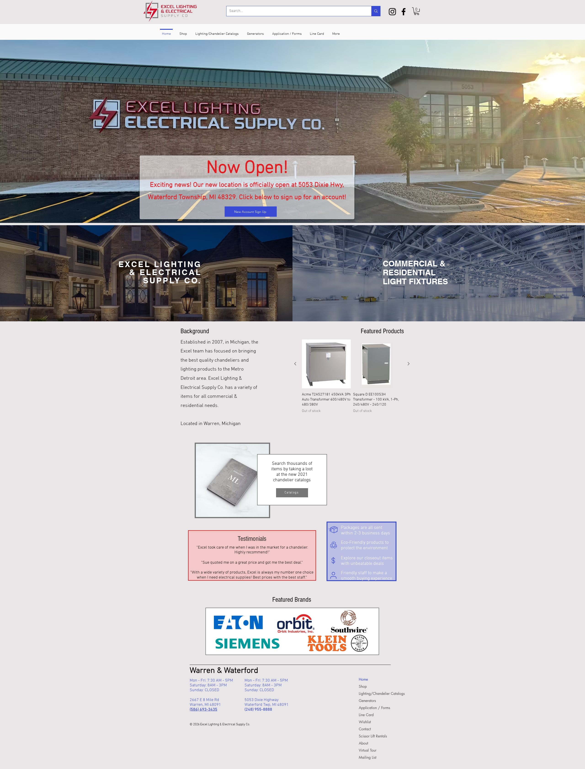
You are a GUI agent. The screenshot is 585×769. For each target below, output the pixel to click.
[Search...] (375, 11)
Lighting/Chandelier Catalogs (372, 693)
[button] (416, 11)
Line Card (366, 714)
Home (363, 679)
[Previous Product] (295, 363)
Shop (363, 686)
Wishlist (365, 722)
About (363, 743)
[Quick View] (326, 363)
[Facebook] (403, 11)
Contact (365, 729)
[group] (351, 377)
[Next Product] (408, 363)
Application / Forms (372, 707)
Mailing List (367, 757)
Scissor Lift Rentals (372, 736)
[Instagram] (392, 11)
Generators (367, 700)
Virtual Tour (367, 750)
